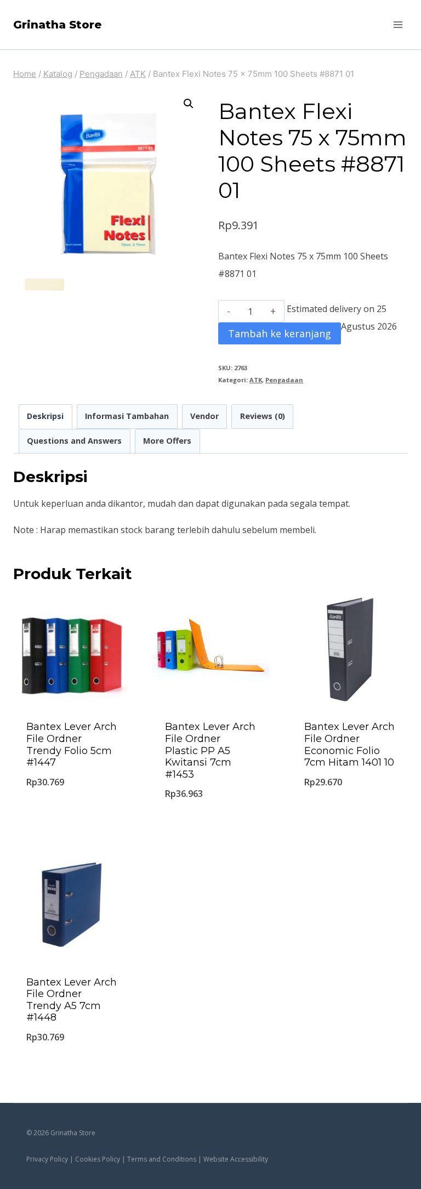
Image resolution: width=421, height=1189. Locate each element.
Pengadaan (284, 380)
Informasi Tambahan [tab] (127, 416)
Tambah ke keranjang (279, 333)
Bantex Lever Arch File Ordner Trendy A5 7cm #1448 (71, 1000)
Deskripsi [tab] (45, 416)
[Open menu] (398, 24)
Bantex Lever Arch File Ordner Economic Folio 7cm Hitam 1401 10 (349, 744)
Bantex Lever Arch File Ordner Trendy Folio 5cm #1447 (71, 744)
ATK (255, 380)
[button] (188, 104)
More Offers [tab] (167, 440)
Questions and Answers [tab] (74, 440)
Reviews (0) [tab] (262, 416)
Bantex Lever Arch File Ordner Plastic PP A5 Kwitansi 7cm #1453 (210, 750)
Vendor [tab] (204, 416)
